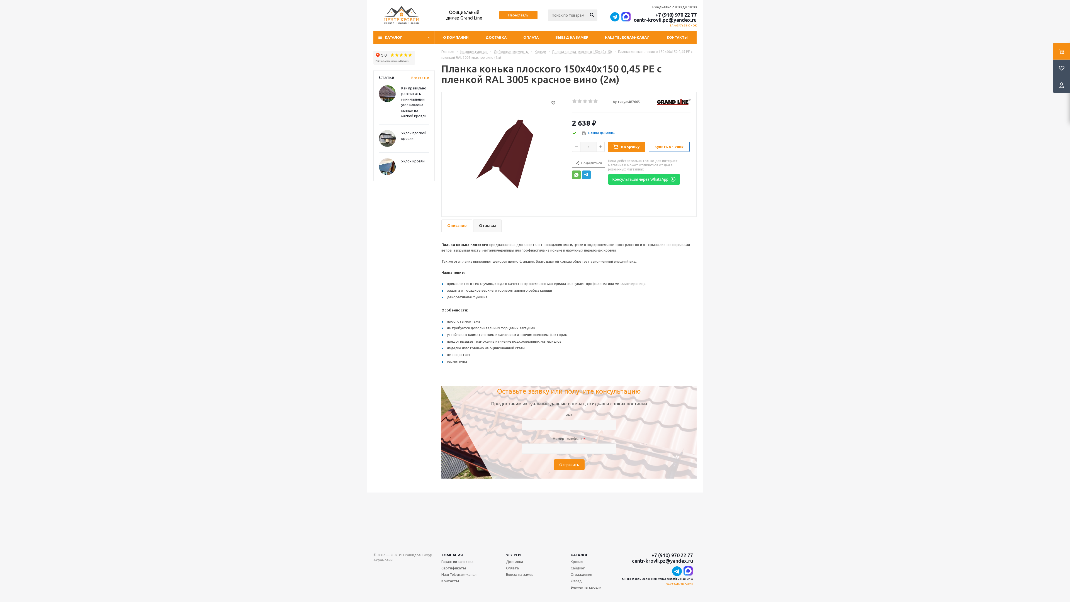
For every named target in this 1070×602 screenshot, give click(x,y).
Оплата (531, 37)
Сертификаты (453, 568)
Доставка (496, 37)
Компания (452, 555)
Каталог (579, 555)
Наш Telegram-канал (627, 37)
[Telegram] (586, 174)
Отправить (569, 465)
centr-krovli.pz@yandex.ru (665, 19)
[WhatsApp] (576, 174)
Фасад (576, 581)
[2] (580, 101)
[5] (596, 101)
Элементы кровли (586, 587)
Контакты (677, 37)
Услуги (513, 555)
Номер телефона (569, 438)
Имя (569, 415)
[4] (590, 101)
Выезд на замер (571, 37)
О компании (456, 37)
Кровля (577, 562)
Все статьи (420, 78)
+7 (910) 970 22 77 (676, 14)
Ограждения (581, 574)
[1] (574, 101)
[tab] (456, 226)
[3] (585, 101)
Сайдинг (578, 568)
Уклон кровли (413, 161)
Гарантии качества (457, 562)
